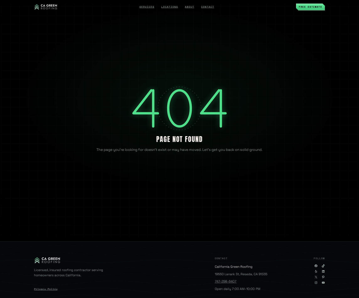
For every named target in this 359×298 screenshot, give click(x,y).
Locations (169, 7)
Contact (207, 7)
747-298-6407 (226, 281)
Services (146, 7)
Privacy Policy (46, 289)
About (189, 7)
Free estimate (310, 6)
